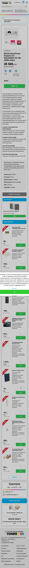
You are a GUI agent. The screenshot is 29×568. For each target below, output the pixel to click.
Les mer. (14, 288)
